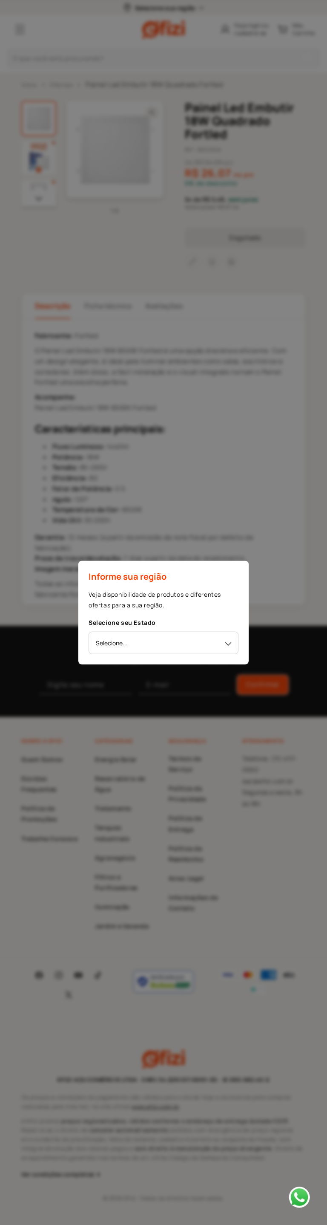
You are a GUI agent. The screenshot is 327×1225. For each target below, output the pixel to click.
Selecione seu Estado (122, 622)
